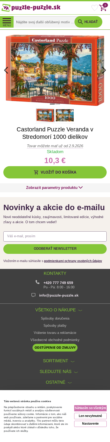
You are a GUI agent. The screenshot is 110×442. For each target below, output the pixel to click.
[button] (55, 172)
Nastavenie (90, 423)
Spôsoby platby (55, 325)
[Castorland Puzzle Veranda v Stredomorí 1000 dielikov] (55, 70)
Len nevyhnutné (90, 416)
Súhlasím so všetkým (90, 408)
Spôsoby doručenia (55, 318)
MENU (7, 25)
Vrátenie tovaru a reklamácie (55, 333)
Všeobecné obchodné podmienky (55, 340)
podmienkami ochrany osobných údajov (73, 261)
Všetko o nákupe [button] (55, 310)
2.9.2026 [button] (55, 146)
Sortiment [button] (55, 360)
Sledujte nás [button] (55, 371)
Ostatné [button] (55, 382)
